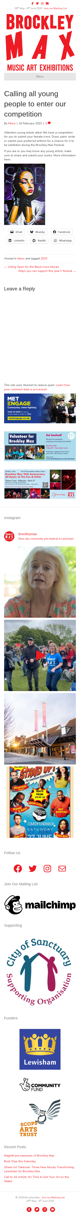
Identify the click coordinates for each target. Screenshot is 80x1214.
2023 (43, 258)
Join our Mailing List (55, 8)
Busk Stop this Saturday (20, 1161)
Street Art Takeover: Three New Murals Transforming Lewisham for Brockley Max (39, 1169)
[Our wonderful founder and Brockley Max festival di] (40, 582)
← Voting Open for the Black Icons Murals (31, 267)
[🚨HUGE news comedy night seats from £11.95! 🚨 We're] (40, 802)
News (20, 258)
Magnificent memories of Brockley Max (29, 1156)
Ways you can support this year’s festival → (47, 271)
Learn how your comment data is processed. (37, 387)
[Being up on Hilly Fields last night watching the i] (40, 655)
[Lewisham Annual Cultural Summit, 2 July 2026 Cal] (40, 728)
